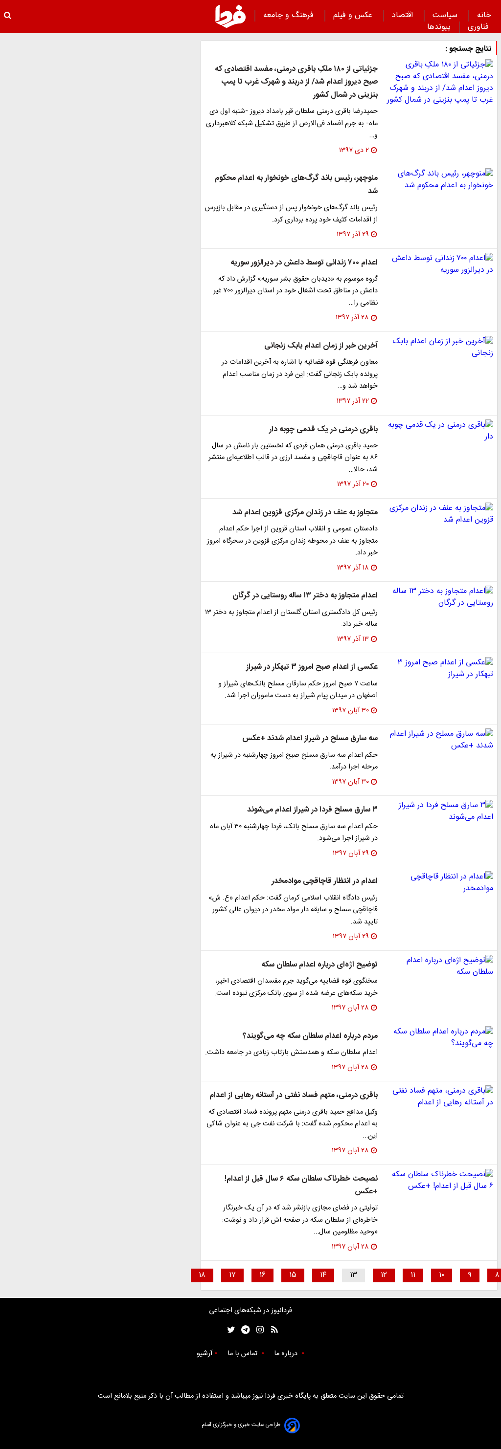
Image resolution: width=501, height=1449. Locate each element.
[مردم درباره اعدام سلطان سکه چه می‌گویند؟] (439, 1038)
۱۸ (202, 1275)
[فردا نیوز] (230, 16)
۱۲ (384, 1275)
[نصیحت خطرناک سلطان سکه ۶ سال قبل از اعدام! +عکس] (439, 1180)
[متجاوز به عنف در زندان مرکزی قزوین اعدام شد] (439, 514)
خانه (484, 15)
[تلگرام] (242, 1330)
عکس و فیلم (354, 15)
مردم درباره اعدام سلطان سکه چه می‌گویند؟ (310, 1036)
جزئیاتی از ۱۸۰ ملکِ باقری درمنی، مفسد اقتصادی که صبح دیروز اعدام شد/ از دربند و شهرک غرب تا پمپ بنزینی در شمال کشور (296, 82)
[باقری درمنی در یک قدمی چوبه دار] (439, 431)
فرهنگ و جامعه (289, 15)
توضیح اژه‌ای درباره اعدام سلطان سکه (319, 964)
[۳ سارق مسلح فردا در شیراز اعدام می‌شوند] (439, 811)
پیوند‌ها (439, 27)
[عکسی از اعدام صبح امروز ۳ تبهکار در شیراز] (439, 669)
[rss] (271, 1330)
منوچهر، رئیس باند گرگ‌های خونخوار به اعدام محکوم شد (296, 185)
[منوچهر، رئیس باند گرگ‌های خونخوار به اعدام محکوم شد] (439, 180)
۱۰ (441, 1275)
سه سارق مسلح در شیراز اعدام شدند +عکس (310, 738)
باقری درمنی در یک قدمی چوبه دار (323, 429)
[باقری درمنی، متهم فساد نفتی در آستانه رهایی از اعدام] (439, 1097)
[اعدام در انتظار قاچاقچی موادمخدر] (439, 883)
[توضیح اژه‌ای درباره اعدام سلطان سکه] (439, 966)
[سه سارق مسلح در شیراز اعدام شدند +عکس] (439, 740)
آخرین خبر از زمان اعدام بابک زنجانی (321, 345)
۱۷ (232, 1275)
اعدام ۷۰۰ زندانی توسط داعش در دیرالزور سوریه (304, 262)
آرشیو (204, 1354)
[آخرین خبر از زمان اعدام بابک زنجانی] (439, 347)
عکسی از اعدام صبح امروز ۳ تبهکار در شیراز (312, 667)
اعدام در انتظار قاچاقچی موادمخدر (325, 881)
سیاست (446, 15)
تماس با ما (243, 1354)
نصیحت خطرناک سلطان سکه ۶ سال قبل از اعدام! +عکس (301, 1185)
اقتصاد (403, 15)
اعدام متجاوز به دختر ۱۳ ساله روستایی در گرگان (305, 595)
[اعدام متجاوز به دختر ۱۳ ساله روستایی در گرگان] (439, 597)
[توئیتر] (229, 1330)
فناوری (479, 27)
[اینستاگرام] (257, 1330)
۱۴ (323, 1275)
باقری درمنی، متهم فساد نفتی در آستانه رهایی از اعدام (293, 1095)
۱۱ (412, 1275)
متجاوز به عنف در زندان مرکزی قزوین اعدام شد (305, 512)
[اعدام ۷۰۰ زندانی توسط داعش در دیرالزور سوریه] (439, 264)
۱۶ (262, 1275)
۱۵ (292, 1275)
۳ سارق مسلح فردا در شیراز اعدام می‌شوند (312, 809)
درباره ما (286, 1354)
